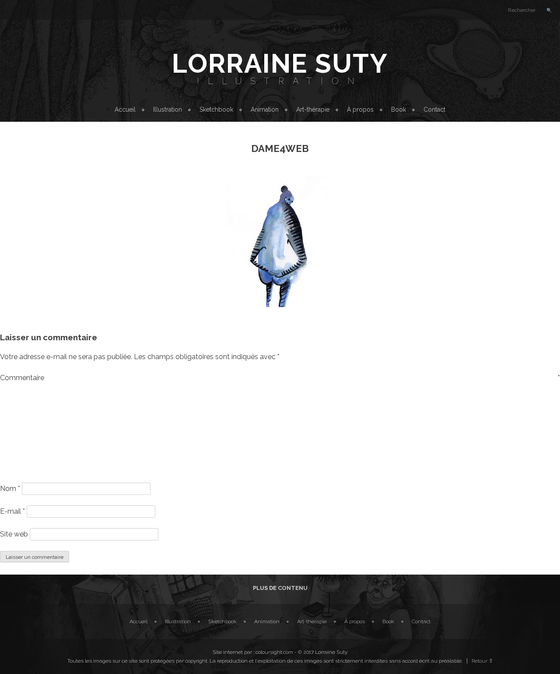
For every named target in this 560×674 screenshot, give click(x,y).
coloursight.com (274, 652)
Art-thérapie (312, 109)
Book (398, 109)
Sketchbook (216, 109)
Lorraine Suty (280, 63)
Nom (10, 488)
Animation (265, 109)
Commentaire (280, 378)
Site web (14, 534)
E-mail (12, 511)
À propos (360, 109)
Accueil (125, 109)
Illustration (280, 81)
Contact (434, 109)
